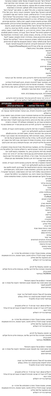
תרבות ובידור (46, 60)
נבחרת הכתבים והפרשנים (41, 240)
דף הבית (47, 226)
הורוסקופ (47, 195)
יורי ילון (48, 91)
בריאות (48, 215)
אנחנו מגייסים (45, 67)
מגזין (49, 64)
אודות (49, 235)
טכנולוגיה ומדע (45, 192)
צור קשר (48, 237)
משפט (48, 217)
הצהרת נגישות (45, 244)
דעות (49, 53)
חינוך (49, 213)
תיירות (48, 190)
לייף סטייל (47, 185)
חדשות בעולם (45, 206)
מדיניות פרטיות (45, 242)
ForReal (47, 58)
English (48, 69)
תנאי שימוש (46, 246)
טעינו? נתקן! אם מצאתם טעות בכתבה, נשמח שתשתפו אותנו (27, 177)
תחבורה (48, 219)
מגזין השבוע (46, 199)
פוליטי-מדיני (46, 222)
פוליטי (48, 208)
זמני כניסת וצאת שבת (42, 228)
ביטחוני (48, 210)
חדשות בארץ (46, 204)
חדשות (48, 51)
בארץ (49, 76)
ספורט (48, 55)
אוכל (49, 62)
